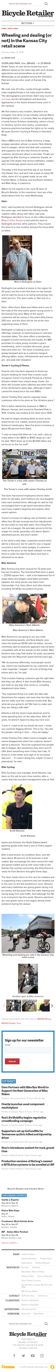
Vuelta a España (10, 1199)
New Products (17, 1155)
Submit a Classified (30, 1304)
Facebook (14, 1356)
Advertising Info (28, 1309)
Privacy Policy (27, 1276)
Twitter (23, 1356)
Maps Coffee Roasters (13, 220)
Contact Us (43, 1295)
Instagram (42, 1356)
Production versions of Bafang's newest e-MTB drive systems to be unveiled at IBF (28, 1163)
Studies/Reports (42, 1263)
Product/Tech (46, 1258)
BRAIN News (44, 1018)
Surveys (25, 1267)
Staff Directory (27, 1295)
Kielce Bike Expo (10, 1210)
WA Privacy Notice (29, 1291)
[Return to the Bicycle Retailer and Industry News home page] (28, 16)
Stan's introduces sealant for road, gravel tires (27, 1149)
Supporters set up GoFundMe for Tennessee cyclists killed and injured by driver (26, 1134)
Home (3, 29)
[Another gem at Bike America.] (28, 979)
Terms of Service (44, 1276)
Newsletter (39, 1313)
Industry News (17, 1112)
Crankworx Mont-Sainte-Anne (17, 1221)
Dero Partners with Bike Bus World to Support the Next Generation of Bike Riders (25, 1090)
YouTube (32, 1356)
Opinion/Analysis (29, 1258)
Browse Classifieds (30, 1300)
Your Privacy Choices (31, 1280)
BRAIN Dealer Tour (11, 1023)
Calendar (36, 1267)
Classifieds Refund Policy (33, 1271)
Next (52, 1006)
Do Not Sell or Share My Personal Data (36, 1286)
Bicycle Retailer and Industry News (25, 1188)
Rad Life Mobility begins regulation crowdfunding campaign (23, 1119)
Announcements (18, 1098)
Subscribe (26, 1313)
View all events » (9, 1243)
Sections (27, 23)
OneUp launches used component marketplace (23, 1105)
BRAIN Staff (9, 58)
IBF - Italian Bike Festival (14, 1231)
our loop (5, 99)
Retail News (13, 29)
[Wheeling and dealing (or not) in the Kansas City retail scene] (28, 952)
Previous (4, 1006)
